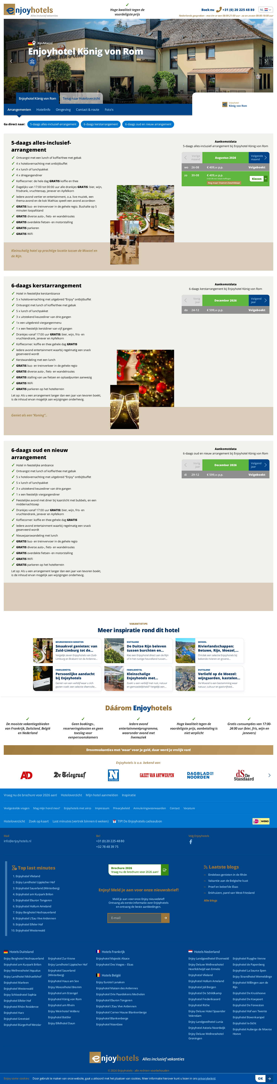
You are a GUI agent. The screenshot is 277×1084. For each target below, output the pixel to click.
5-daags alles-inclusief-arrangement (53, 124)
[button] (259, 157)
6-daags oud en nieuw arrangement (148, 124)
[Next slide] (265, 61)
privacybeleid (206, 1078)
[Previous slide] (11, 61)
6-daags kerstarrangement (101, 124)
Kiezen (257, 179)
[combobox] (265, 10)
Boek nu (227, 10)
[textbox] (265, 10)
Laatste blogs (224, 867)
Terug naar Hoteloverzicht (81, 98)
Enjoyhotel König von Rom (37, 98)
